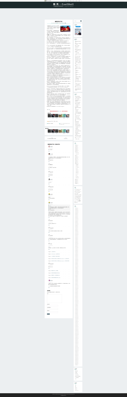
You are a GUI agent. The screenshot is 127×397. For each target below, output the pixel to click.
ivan (50, 179)
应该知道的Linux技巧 (77, 124)
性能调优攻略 (76, 132)
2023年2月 (76, 209)
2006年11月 (76, 363)
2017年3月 (76, 255)
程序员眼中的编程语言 (67, 118)
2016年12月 (76, 259)
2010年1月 (76, 346)
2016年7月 (76, 264)
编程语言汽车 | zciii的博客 (54, 270)
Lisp (67, 123)
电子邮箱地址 (49, 307)
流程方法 (76, 158)
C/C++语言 (77, 167)
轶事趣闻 (52, 123)
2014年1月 (76, 284)
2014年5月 (76, 279)
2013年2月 (76, 297)
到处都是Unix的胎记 (49, 118)
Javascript (76, 194)
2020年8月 (76, 225)
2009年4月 (76, 358)
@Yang (49, 246)
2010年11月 (76, 333)
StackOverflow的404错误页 (53, 118)
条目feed (76, 387)
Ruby (63, 124)
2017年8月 (76, 250)
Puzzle (77, 198)
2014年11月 (76, 272)
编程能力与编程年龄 (77, 103)
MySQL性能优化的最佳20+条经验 (51, 138)
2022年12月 (76, 210)
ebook (79, 191)
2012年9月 (76, 304)
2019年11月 (76, 233)
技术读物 (76, 150)
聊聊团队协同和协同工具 (78, 49)
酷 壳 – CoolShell (48, 0)
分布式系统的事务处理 (77, 125)
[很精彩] (49, 121)
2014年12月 (76, 271)
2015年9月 (76, 267)
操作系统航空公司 (54, 25)
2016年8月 (76, 263)
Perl (69, 123)
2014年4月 (76, 280)
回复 (49, 151)
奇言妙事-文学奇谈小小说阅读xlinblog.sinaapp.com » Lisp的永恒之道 (60, 258)
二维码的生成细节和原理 (78, 112)
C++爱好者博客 (77, 377)
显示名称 (48, 304)
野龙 (50, 280)
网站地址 (48, 310)
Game (75, 192)
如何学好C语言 (76, 109)
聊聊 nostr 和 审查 (77, 45)
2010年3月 (76, 343)
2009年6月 (76, 355)
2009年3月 (76, 359)
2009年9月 (76, 351)
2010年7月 (76, 338)
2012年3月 (76, 312)
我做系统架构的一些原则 (78, 135)
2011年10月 (76, 318)
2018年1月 (76, 246)
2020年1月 (76, 230)
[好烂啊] (47, 121)
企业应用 (76, 146)
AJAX (76, 189)
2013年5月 (76, 293)
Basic (60, 123)
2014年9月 (76, 275)
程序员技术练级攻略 (77, 96)
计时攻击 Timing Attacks (78, 83)
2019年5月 (76, 238)
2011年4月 (76, 326)
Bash (74, 190)
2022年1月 (76, 217)
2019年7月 (76, 235)
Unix (77, 199)
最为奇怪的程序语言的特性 (64, 118)
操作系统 (76, 151)
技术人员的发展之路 (77, 118)
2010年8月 (76, 337)
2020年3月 (76, 229)
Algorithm (78, 189)
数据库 (76, 155)
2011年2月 (76, 329)
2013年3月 (76, 296)
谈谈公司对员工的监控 (77, 56)
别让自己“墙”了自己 (77, 115)
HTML (75, 193)
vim (78, 199)
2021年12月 (76, 218)
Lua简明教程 (76, 128)
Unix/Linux (77, 152)
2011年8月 (76, 321)
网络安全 (76, 179)
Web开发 (77, 177)
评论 (48, 293)
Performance (79, 195)
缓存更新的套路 (77, 121)
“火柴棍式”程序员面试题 (78, 97)
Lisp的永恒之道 (53, 251)
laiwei (51, 154)
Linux (80, 194)
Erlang (64, 123)
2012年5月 (76, 309)
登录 (75, 386)
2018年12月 (76, 243)
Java (77, 193)
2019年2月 (76, 242)
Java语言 (77, 171)
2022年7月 (76, 213)
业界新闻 (76, 145)
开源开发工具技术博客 (77, 376)
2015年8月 (76, 268)
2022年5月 (76, 214)
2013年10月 (76, 288)
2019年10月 (76, 234)
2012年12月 (76, 300)
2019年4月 (76, 239)
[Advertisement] (63, 14)
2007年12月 (76, 362)
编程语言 (49, 123)
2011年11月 (76, 317)
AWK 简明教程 (76, 106)
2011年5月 (76, 325)
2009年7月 (76, 354)
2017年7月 (76, 251)
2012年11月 (76, 301)
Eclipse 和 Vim (65, 138)
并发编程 (76, 372)
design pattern (77, 191)
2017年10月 (76, 247)
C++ (62, 123)
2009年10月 (76, 350)
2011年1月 (76, 330)
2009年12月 (76, 347)
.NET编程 (77, 164)
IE (76, 193)
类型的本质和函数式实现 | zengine (55, 277)
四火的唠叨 (76, 373)
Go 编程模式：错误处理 (77, 76)
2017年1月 (76, 258)
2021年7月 (76, 222)
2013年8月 (76, 289)
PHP (59, 124)
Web (79, 199)
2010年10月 (76, 334)
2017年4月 (76, 254)
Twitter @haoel (78, 26)
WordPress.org (76, 390)
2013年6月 (76, 292)
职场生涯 (76, 180)
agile (75, 189)
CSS (79, 190)
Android (80, 189)
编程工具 (76, 162)
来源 (49, 109)
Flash (80, 191)
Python (61, 124)
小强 (50, 146)
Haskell (66, 123)
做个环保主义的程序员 (77, 102)
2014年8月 (76, 276)
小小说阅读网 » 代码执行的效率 (55, 256)
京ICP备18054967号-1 (63, 395)
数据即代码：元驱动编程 (56, 118)
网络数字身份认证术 (77, 57)
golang (77, 192)
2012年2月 (76, 313)
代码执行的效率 (60, 117)
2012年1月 (76, 314)
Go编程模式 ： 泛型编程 (78, 61)
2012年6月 (76, 308)
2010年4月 (76, 342)
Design (75, 191)
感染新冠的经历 (77, 46)
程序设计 (76, 159)
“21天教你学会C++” (77, 129)
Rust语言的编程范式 (77, 84)
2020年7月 (76, 226)
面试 (77, 202)
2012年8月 (76, 305)
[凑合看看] (48, 121)
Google (79, 192)
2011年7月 (76, 322)
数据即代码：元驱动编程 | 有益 (55, 275)
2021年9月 (76, 221)
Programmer (78, 196)
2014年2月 (76, 283)
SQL (74, 199)
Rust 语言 (77, 176)
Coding (78, 190)
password (77, 195)
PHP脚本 (77, 172)
